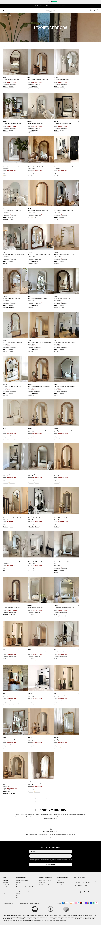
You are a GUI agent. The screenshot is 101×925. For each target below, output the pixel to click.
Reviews (18, 884)
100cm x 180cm (6, 740)
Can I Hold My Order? (44, 884)
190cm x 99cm (6, 168)
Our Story (18, 882)
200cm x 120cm (31, 168)
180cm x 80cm (6, 81)
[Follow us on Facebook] (76, 892)
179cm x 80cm (57, 168)
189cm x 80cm (57, 519)
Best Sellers (5, 882)
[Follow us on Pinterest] (84, 892)
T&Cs (58, 880)
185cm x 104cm (6, 388)
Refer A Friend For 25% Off (45, 880)
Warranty (41, 886)
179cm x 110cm (6, 696)
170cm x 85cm (57, 212)
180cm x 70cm (6, 475)
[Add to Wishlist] (27, 77)
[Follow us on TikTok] (88, 892)
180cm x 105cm (57, 431)
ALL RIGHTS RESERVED (34, 903)
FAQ (17, 897)
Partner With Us (19, 889)
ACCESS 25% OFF (50, 864)
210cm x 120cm (6, 125)
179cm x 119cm (57, 256)
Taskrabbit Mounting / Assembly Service (25, 886)
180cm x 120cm (6, 786)
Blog (17, 895)
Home (4, 15)
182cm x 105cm (31, 212)
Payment (18, 893)
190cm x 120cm (31, 256)
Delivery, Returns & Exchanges (23, 891)
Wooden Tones (6, 891)
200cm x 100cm (57, 475)
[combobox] (20, 10)
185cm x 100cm (57, 565)
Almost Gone (6, 886)
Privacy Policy (47, 860)
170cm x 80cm (31, 81)
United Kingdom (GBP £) (8, 903)
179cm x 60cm (6, 256)
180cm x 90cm (31, 519)
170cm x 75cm (31, 300)
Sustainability (42, 882)
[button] (87, 10)
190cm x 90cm (6, 519)
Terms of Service (61, 884)
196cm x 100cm (57, 740)
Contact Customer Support (22, 880)
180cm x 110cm (57, 81)
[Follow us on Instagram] (80, 892)
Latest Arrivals (6, 884)
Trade (4, 893)
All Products (5, 880)
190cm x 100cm (6, 431)
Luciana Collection (7, 889)
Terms (50, 860)
